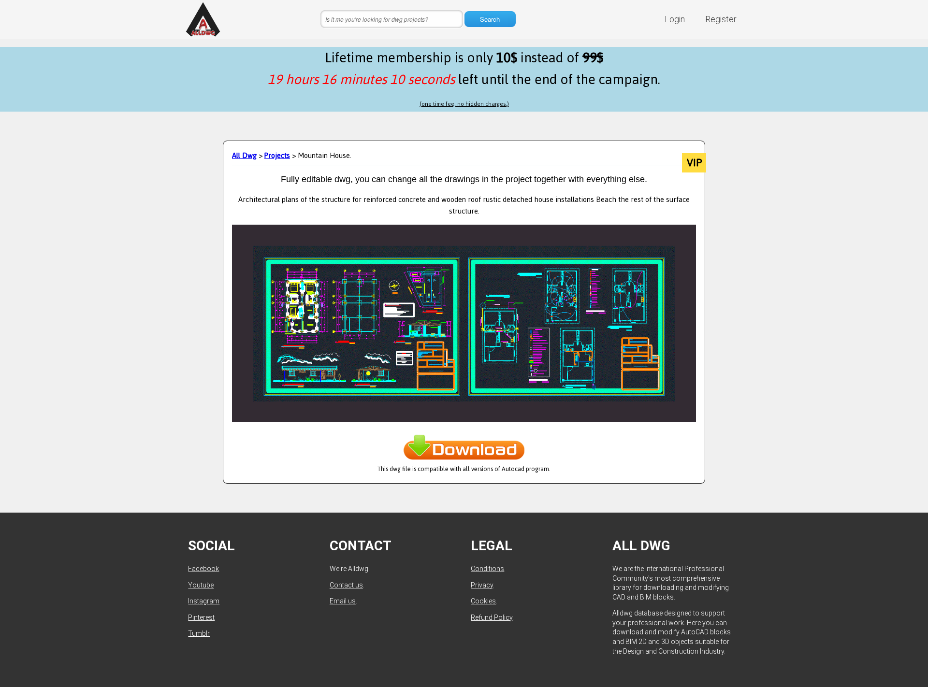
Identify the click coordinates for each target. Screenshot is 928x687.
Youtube (201, 585)
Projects (277, 155)
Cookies (483, 601)
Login (675, 19)
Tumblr (199, 633)
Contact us (346, 585)
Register (721, 19)
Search (490, 19)
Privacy (482, 585)
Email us (343, 601)
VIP (694, 162)
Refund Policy (491, 617)
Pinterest (201, 617)
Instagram (203, 601)
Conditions (487, 568)
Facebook (203, 568)
